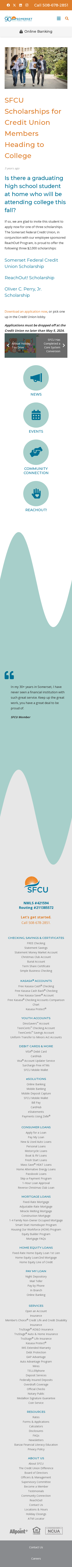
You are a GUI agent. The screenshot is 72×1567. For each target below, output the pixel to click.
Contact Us (36, 1505)
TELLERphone (36, 1370)
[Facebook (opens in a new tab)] (8, 5)
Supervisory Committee (36, 1482)
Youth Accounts (36, 1018)
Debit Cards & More (36, 1046)
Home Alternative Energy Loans (36, 1169)
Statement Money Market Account (36, 952)
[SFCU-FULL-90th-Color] (18, 18)
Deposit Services (36, 1375)
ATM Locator (36, 1518)
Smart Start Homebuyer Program (36, 1225)
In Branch (36, 1290)
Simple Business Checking (36, 970)
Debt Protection (36, 1352)
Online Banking (36, 1084)
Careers (36, 1558)
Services (36, 1305)
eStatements (36, 1112)
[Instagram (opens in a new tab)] (27, 5)
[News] (36, 378)
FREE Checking (36, 943)
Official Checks (36, 1389)
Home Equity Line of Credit (36, 1262)
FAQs (36, 1435)
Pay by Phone (36, 1285)
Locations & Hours (36, 1509)
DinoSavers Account (36, 1023)
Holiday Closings (36, 1514)
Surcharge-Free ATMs (36, 1065)
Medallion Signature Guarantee (36, 1398)
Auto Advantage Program (36, 1361)
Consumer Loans (36, 1127)
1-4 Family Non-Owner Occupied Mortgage (36, 1220)
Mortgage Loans (36, 1196)
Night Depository (36, 1276)
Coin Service (36, 1403)
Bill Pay (36, 1102)
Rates (36, 1417)
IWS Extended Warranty (36, 1348)
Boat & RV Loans (36, 1155)
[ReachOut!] (36, 493)
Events (36, 431)
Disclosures (36, 1431)
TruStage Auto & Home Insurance (36, 1334)
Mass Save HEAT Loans (36, 1164)
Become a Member (36, 1486)
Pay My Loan (36, 1137)
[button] (58, 18)
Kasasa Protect (36, 1009)
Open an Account (36, 1311)
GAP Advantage (36, 1357)
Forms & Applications (36, 1421)
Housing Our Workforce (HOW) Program (36, 1229)
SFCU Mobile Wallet (36, 1070)
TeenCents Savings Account (36, 1032)
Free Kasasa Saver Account (36, 995)
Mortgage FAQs (36, 1238)
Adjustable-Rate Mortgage (36, 1206)
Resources (36, 1412)
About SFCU (36, 1463)
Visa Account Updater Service (36, 1061)
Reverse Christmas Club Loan (36, 1187)
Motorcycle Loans (36, 1151)
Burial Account (36, 961)
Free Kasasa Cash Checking (36, 986)
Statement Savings (36, 948)
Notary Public (36, 1393)
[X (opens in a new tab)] (14, 5)
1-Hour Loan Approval (36, 1183)
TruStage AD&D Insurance (36, 1329)
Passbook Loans (36, 1174)
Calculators (36, 1426)
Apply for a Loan (36, 1132)
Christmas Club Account (36, 957)
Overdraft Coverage (36, 1384)
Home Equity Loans (36, 1247)
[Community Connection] (36, 452)
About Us (36, 1458)
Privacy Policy (36, 1449)
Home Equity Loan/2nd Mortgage (36, 1257)
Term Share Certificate (36, 966)
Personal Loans (36, 1146)
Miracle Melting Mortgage (36, 1211)
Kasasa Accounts (36, 981)
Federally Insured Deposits (36, 1380)
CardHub (36, 1056)
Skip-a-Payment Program (36, 1178)
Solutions (36, 1079)
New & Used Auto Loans (36, 1142)
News (36, 394)
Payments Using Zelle (36, 1116)
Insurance (36, 1315)
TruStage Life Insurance (36, 1338)
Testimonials (36, 1491)
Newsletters (36, 1440)
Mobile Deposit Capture (36, 1093)
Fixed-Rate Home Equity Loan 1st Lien (36, 1253)
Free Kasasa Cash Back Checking (36, 991)
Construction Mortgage (36, 1215)
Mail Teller (36, 1281)
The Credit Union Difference (36, 1468)
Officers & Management (36, 1477)
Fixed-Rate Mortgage (36, 1202)
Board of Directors (36, 1473)
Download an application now (26, 311)
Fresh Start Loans (36, 1160)
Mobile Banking (36, 1089)
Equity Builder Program (36, 1234)
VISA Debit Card (36, 1051)
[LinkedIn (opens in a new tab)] (20, 5)
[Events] (36, 415)
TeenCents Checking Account (36, 1028)
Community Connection (36, 471)
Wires (36, 1366)
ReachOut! (36, 510)
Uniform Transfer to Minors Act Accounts (36, 1037)
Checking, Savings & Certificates (36, 938)
